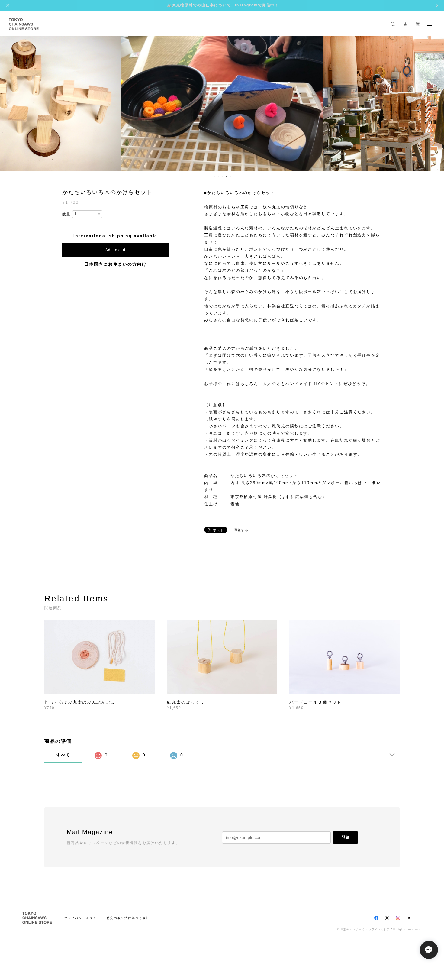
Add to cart (115, 250)
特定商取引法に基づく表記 (128, 918)
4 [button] (226, 176)
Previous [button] (9, 103)
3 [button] (222, 176)
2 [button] (218, 176)
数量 (66, 214)
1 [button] (214, 176)
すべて (63, 755)
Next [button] (435, 103)
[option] (222, 103)
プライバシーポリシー (82, 918)
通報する (241, 530)
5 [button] (230, 176)
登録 (345, 837)
